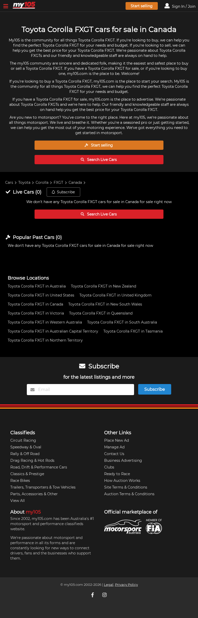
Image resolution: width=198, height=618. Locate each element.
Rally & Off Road (24, 453)
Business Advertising (123, 460)
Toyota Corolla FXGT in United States (41, 295)
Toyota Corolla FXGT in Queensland (101, 313)
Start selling (142, 6)
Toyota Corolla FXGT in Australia (37, 286)
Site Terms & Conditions (125, 487)
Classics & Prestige (27, 474)
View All (17, 500)
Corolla (42, 182)
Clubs (109, 467)
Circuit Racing (23, 440)
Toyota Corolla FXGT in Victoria (36, 313)
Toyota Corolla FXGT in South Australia (122, 322)
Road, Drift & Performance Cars (38, 467)
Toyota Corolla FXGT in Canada (35, 304)
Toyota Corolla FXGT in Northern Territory (45, 340)
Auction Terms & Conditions (129, 494)
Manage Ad (114, 447)
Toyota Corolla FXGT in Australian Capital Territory (53, 331)
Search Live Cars (101, 159)
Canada (75, 182)
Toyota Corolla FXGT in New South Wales (105, 304)
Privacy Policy (126, 585)
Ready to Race (117, 474)
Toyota (24, 182)
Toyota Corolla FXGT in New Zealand (103, 286)
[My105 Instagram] (105, 594)
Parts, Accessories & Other (34, 494)
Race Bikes (20, 480)
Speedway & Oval (25, 447)
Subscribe (66, 192)
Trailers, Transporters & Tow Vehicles (43, 487)
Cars (9, 182)
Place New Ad (116, 440)
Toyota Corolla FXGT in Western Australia (45, 322)
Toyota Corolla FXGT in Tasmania (133, 331)
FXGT (58, 182)
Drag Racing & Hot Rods (32, 460)
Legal (108, 585)
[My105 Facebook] (93, 594)
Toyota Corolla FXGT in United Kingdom (115, 295)
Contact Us (114, 453)
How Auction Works (122, 480)
